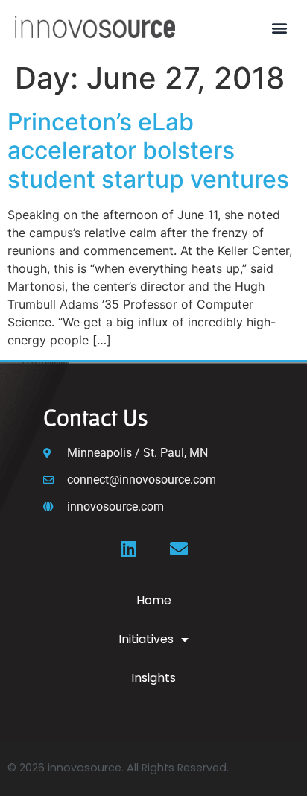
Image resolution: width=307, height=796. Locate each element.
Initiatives (146, 639)
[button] (280, 27)
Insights (153, 677)
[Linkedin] (128, 548)
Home (153, 600)
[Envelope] (179, 548)
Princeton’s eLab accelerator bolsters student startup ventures (148, 150)
